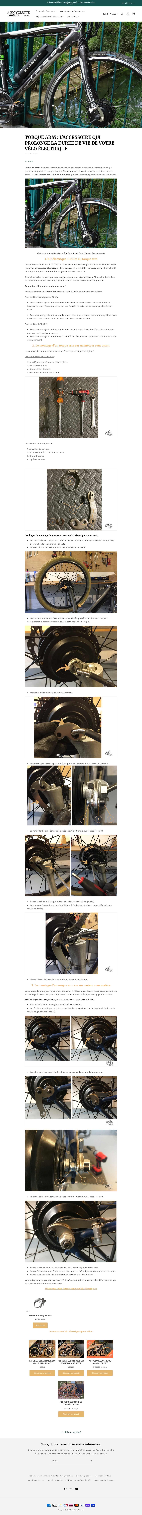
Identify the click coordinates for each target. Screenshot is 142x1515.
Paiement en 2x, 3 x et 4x (103, 1480)
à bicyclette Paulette (76, 1510)
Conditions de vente (36, 1480)
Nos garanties (66, 1476)
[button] (122, 14)
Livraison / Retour (103, 1476)
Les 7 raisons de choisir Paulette (43, 1476)
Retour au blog (72, 1432)
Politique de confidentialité (77, 1480)
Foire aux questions (84, 1476)
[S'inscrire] (91, 1461)
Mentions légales (55, 1480)
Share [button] (30, 161)
